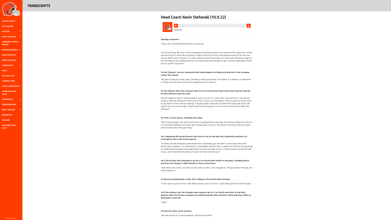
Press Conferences (11, 86)
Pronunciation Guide (9, 92)
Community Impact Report (10, 43)
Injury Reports (9, 55)
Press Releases (9, 36)
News (4, 70)
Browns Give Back (10, 49)
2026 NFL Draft (9, 21)
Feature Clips (8, 75)
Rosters (6, 31)
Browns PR (7, 114)
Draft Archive (8, 109)
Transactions (8, 81)
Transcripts (8, 65)
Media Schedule (9, 60)
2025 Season (7, 26)
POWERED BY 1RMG (11, 218)
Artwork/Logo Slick (9, 126)
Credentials (7, 99)
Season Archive (9, 104)
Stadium (6, 120)
